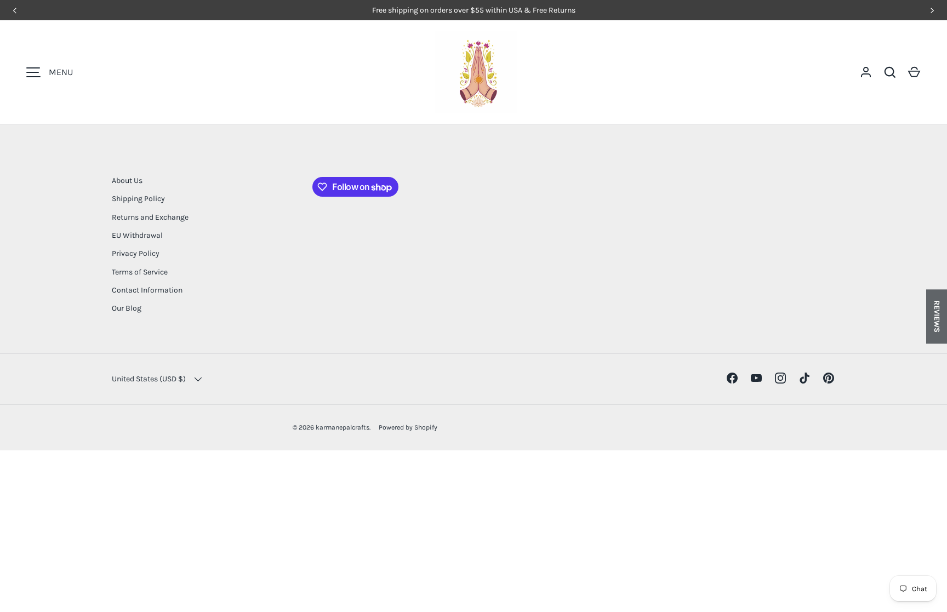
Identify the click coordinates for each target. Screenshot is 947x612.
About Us (127, 180)
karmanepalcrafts (342, 427)
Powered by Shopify (408, 427)
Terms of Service (140, 272)
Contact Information (147, 290)
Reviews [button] (937, 316)
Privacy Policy (135, 253)
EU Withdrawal (137, 235)
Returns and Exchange (150, 217)
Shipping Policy (138, 198)
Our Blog (126, 308)
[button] (914, 72)
